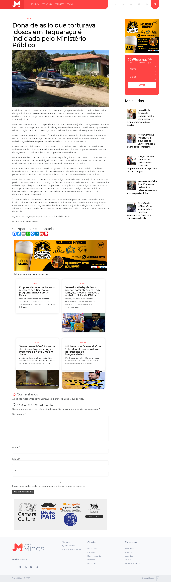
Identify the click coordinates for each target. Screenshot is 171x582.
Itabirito (91, 552)
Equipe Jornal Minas (71, 549)
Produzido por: (148, 578)
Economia (46, 4)
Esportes (59, 4)
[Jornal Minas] (16, 4)
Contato (66, 542)
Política (35, 4)
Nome (16, 447)
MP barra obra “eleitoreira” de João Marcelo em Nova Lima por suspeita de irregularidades (83, 350)
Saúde (128, 560)
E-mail (16, 459)
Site (14, 470)
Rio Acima (91, 563)
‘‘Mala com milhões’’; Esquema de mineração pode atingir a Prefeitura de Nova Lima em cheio (37, 350)
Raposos (91, 560)
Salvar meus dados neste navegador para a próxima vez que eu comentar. (49, 486)
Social (70, 4)
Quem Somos (68, 545)
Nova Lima (92, 548)
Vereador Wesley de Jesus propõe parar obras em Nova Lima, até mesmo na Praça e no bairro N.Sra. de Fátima (82, 291)
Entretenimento (132, 563)
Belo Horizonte (94, 556)
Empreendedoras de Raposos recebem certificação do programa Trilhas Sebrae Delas (37, 291)
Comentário (19, 414)
